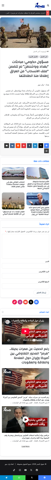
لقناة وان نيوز (9, 464)
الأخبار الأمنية (33, 57)
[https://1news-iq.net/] (40, 5)
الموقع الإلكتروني (43, 282)
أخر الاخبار (36, 51)
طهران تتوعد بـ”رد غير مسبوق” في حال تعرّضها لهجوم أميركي (13, 213)
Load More (26, 446)
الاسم (47, 261)
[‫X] (40, 145)
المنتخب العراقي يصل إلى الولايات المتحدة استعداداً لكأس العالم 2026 (15, 184)
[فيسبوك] (46, 145)
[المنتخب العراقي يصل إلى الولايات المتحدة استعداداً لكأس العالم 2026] (13, 173)
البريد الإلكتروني (44, 271)
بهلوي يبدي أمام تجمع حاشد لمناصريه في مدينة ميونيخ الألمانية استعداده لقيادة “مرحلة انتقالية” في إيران (39, 211)
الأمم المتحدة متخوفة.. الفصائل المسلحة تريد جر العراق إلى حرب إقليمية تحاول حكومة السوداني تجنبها (38, 185)
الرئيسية (44, 51)
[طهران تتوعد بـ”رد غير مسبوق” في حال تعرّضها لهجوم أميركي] (13, 200)
